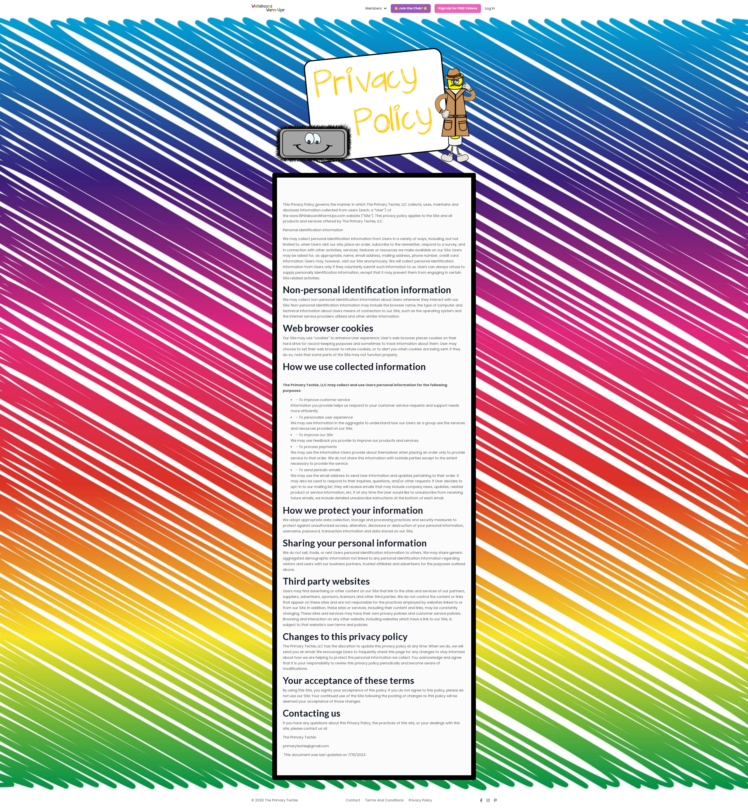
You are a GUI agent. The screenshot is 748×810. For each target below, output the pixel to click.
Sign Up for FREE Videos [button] (457, 8)
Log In (490, 8)
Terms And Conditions (384, 800)
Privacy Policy (420, 800)
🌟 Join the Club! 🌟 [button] (410, 8)
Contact (353, 800)
